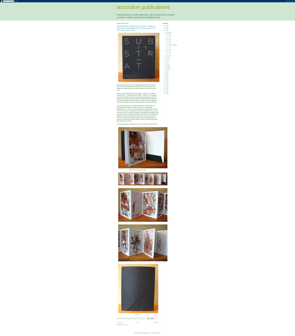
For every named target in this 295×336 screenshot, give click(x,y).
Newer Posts (119, 322)
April (166, 64)
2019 (165, 77)
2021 (165, 73)
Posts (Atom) (125, 324)
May (166, 62)
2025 (165, 27)
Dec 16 (168, 39)
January (167, 69)
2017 (165, 81)
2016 (165, 82)
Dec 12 (168, 49)
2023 (165, 30)
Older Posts (155, 322)
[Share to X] (150, 318)
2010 (165, 93)
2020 (165, 75)
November (167, 55)
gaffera (149, 333)
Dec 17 (168, 37)
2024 (165, 29)
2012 (165, 90)
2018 (165, 79)
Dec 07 (168, 51)
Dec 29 (168, 33)
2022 (165, 72)
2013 (165, 88)
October (167, 57)
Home (138, 322)
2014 (165, 86)
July (166, 60)
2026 (165, 25)
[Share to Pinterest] (153, 318)
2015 (165, 84)
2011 (165, 91)
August (166, 59)
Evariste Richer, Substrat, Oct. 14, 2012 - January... (172, 45)
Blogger (158, 333)
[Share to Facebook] (152, 318)
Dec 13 (168, 47)
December (167, 32)
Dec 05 (168, 53)
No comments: (142, 318)
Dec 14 (168, 42)
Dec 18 (168, 35)
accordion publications (143, 7)
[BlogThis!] (149, 318)
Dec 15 (168, 41)
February (167, 68)
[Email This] (147, 318)
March (166, 66)
